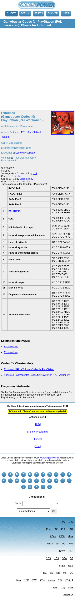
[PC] (23, 132)
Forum (25, 13)
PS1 (71, 529)
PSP (70, 551)
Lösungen (67, 595)
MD (58, 573)
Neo (18, 580)
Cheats (11, 13)
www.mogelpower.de (49, 458)
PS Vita (61, 551)
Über (66, 13)
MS (65, 573)
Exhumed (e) (11, 352)
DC (45, 573)
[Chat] (37, 446)
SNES (62, 565)
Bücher (53, 13)
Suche (18, 503)
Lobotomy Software (25, 152)
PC (64, 521)
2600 (55, 587)
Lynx (70, 587)
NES (70, 565)
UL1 (35, 173)
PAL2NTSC (14, 211)
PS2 (63, 529)
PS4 (48, 529)
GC (64, 543)
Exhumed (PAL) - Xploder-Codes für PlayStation (29, 369)
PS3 (56, 529)
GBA (64, 558)
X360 (62, 536)
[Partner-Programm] (37, 431)
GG (71, 573)
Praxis (38, 13)
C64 (60, 580)
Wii (57, 543)
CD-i (42, 580)
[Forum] (38, 439)
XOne (53, 536)
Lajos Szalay (26, 179)
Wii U (50, 543)
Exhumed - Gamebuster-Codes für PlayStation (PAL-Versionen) (37, 375)
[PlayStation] (34, 132)
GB (71, 558)
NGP (26, 580)
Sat (51, 573)
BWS (34, 580)
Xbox (70, 536)
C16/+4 (69, 580)
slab (19, 176)
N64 (71, 543)
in (57, 503)
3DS (48, 558)
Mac (71, 521)
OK (54, 511)
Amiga (51, 580)
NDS (56, 558)
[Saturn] (6, 137)
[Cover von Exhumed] (61, 137)
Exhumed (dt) (11, 346)
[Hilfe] (38, 424)
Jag (63, 587)
